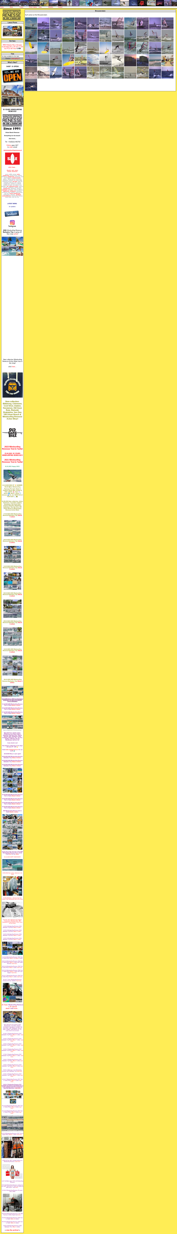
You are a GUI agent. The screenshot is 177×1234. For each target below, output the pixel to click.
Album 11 (13, 1223)
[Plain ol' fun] (167, 29)
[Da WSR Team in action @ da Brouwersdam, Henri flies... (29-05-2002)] (143, 41)
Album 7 (14, 1040)
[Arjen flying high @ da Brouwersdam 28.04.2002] (93, 53)
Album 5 (14, 795)
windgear (18, 194)
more (16, 1187)
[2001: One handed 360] (143, 29)
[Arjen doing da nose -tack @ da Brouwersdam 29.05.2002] (130, 53)
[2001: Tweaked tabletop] (93, 41)
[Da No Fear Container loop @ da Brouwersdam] (43, 78)
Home (2, 7)
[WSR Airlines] (105, 41)
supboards (6, 191)
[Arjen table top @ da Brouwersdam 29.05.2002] (43, 66)
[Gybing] (118, 29)
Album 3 (14, 757)
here (13, 367)
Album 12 (12, 1219)
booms (9, 171)
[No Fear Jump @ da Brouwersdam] (56, 78)
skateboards (6, 188)
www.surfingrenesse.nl (12, 749)
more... (16, 1008)
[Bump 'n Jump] (68, 29)
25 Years (5, 1005)
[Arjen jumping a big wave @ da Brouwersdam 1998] (155, 78)
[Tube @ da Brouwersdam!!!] (155, 66)
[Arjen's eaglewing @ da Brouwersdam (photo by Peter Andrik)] (118, 66)
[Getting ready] (105, 29)
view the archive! (12, 1230)
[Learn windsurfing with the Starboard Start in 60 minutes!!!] (68, 78)
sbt (7, 186)
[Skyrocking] (56, 41)
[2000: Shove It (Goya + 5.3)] (43, 41)
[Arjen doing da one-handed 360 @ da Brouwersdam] (81, 53)
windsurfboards (6, 196)
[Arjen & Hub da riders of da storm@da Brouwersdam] (130, 78)
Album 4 (14, 800)
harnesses (14, 171)
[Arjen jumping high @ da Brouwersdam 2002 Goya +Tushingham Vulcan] (68, 53)
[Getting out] (93, 29)
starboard (4, 190)
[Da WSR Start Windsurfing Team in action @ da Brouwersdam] (81, 78)
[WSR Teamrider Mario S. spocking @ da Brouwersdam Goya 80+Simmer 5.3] (93, 78)
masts (16, 170)
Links (40, 7)
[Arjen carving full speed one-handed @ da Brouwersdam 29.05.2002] (118, 53)
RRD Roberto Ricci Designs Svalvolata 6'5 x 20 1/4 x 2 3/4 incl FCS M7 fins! (12, 46)
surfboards (13, 191)
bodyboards (11, 176)
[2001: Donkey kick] (81, 29)
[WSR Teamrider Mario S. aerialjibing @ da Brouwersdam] (143, 78)
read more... (15, 963)
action (15, 234)
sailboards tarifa (13, 186)
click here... (12, 167)
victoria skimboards (14, 193)
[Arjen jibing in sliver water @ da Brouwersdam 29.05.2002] (143, 53)
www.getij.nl (15, 58)
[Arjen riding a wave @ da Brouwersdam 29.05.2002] (31, 66)
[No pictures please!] (130, 29)
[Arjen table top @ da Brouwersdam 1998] (31, 90)
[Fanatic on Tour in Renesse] (81, 66)
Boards (9, 170)
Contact (60, 7)
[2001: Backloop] (43, 29)
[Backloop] (56, 29)
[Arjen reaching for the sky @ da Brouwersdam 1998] (167, 78)
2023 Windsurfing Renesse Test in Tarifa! (12, 448)
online (13, 517)
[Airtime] (31, 29)
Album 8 (14, 1034)
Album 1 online (16, 713)
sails (13, 170)
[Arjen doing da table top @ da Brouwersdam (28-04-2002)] (167, 41)
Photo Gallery (33, 7)
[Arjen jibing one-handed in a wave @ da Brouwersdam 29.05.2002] (155, 53)
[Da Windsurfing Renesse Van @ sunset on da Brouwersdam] (130, 66)
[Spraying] (68, 41)
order (11, 147)
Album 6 (17, 958)
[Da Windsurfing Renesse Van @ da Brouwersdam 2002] (56, 53)
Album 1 (20, 681)
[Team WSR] (81, 41)
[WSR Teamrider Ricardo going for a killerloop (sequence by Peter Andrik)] (105, 66)
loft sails (15, 181)
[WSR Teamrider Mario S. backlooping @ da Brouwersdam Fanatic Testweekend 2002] (105, 78)
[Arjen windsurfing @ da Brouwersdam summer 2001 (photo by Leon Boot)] (93, 66)
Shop (11, 7)
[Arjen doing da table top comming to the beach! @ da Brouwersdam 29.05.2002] (56, 66)
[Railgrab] (31, 41)
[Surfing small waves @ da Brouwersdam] (31, 78)
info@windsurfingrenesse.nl (13, 150)
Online (9, 145)
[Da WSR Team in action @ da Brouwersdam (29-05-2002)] (155, 41)
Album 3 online (16, 705)
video (17, 854)
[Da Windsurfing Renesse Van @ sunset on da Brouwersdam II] (143, 66)
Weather (50, 7)
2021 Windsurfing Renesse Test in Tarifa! (12, 461)
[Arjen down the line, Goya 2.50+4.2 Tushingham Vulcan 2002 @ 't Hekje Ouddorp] (118, 41)
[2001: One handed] (155, 29)
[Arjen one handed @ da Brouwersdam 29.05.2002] (167, 53)
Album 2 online (16, 709)
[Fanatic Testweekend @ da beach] (167, 66)
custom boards (16, 178)
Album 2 (14, 761)
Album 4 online (17, 927)
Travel (21, 7)
